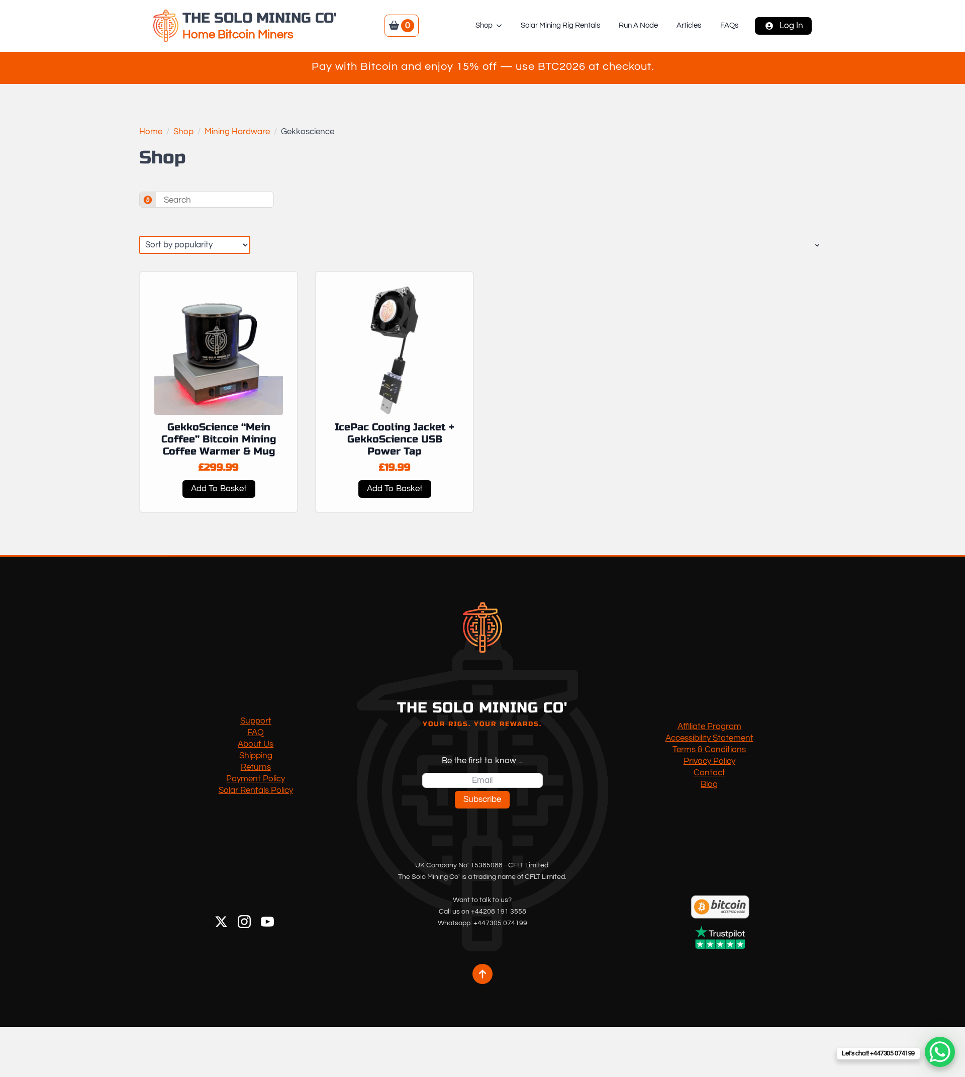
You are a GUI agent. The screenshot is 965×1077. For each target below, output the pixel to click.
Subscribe (482, 799)
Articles (689, 25)
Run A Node (638, 25)
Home (150, 131)
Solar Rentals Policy (256, 790)
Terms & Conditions (709, 749)
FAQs (729, 25)
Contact (709, 772)
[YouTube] (267, 921)
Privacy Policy (709, 761)
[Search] (148, 200)
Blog (709, 784)
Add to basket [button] (219, 488)
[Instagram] (244, 921)
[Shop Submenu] (502, 26)
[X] (221, 921)
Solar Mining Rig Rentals (560, 25)
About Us (255, 744)
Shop (484, 25)
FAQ (255, 732)
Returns (256, 767)
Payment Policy (255, 778)
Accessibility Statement (709, 738)
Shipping (255, 755)
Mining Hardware (237, 131)
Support (255, 721)
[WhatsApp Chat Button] (940, 1052)
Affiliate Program (709, 726)
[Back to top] (482, 974)
